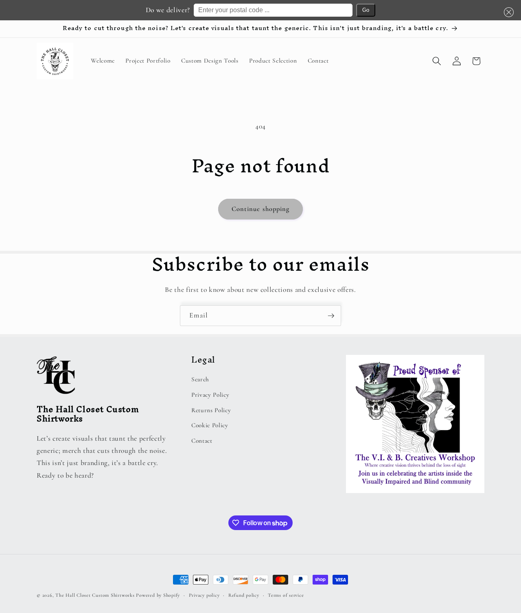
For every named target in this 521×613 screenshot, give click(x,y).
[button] (507, 12)
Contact (201, 440)
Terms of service (286, 595)
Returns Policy (211, 410)
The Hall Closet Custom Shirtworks (94, 595)
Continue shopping (261, 209)
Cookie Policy (209, 425)
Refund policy (243, 595)
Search (200, 379)
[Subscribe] (331, 315)
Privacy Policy (210, 394)
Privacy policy (204, 595)
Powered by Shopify (158, 595)
